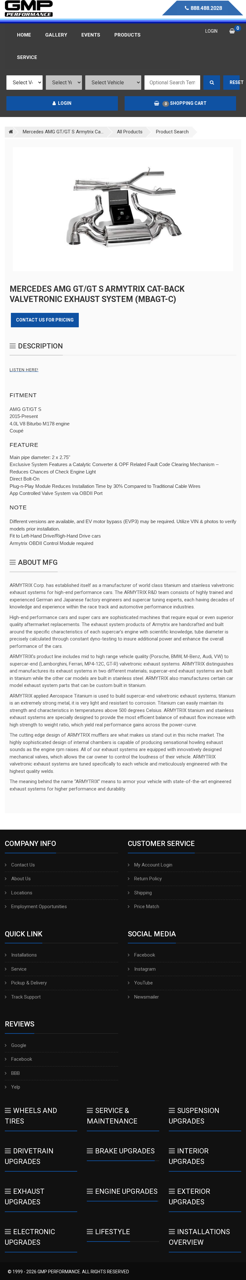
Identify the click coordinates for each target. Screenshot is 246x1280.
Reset (235, 82)
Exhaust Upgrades (25, 1196)
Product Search (172, 132)
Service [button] (27, 57)
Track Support (26, 997)
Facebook (144, 955)
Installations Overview (199, 1237)
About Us (21, 879)
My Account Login (153, 865)
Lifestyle (112, 1232)
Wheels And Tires (31, 1116)
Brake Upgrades (125, 1151)
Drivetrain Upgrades (29, 1156)
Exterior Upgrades (189, 1196)
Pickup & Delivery (29, 983)
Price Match (146, 906)
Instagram (145, 969)
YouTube (143, 983)
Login (64, 103)
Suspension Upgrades (194, 1116)
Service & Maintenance (112, 1116)
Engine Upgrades (126, 1191)
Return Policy (148, 879)
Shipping (143, 893)
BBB (15, 1073)
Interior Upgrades (189, 1156)
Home (24, 35)
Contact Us (23, 865)
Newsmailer (146, 997)
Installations (24, 955)
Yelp (15, 1087)
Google (18, 1045)
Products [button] (127, 35)
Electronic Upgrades (30, 1237)
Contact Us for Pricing (45, 319)
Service (19, 969)
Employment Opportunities (39, 906)
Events (90, 35)
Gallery (56, 35)
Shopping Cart (186, 103)
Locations (21, 893)
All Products (130, 132)
